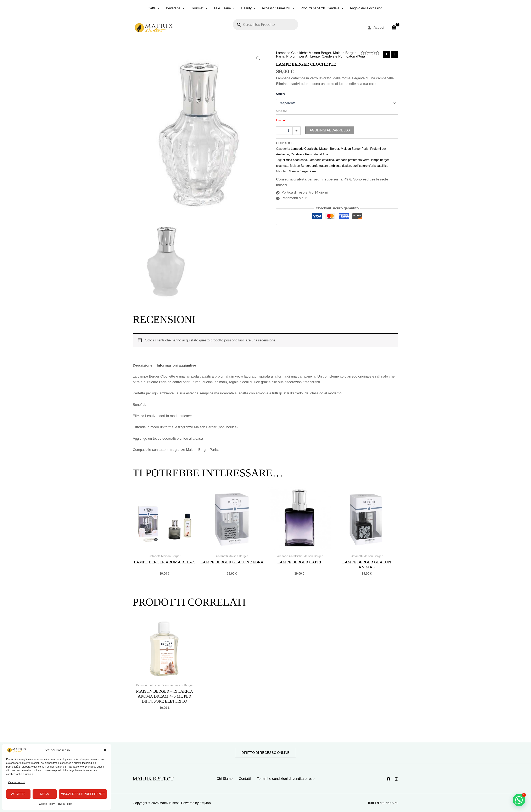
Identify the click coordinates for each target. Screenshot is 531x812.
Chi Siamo (225, 779)
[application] (158, 8)
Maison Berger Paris (355, 148)
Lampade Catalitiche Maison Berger (303, 53)
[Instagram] (396, 779)
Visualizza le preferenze (83, 794)
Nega (44, 794)
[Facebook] (388, 779)
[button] (105, 750)
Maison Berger (300, 165)
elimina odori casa (295, 160)
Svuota (281, 111)
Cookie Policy (47, 803)
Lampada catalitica (321, 160)
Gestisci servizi (16, 782)
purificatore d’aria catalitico (370, 165)
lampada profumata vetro (352, 160)
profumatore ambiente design (331, 165)
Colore (280, 93)
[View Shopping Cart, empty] (394, 27)
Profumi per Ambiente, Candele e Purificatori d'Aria (325, 56)
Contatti (245, 779)
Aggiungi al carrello (330, 130)
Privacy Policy (64, 803)
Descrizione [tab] (142, 365)
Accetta (18, 794)
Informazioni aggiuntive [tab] (176, 365)
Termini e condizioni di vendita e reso (285, 779)
